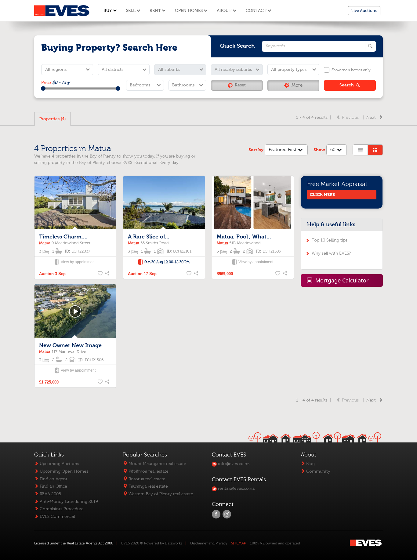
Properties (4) (52, 119)
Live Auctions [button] (364, 10)
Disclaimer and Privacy (208, 543)
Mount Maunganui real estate (156, 463)
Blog (310, 463)
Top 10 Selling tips (329, 240)
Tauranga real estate (147, 486)
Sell (131, 10)
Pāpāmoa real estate (148, 471)
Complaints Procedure (61, 508)
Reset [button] (240, 85)
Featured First (282, 149)
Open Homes (189, 10)
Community (317, 471)
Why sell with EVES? (331, 253)
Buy (107, 10)
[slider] (43, 88)
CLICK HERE (322, 194)
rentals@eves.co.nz (236, 488)
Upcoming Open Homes (63, 471)
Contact (256, 10)
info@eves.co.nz (233, 463)
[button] (293, 85)
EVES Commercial (56, 516)
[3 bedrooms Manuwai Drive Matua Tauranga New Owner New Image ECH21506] (75, 311)
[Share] (107, 274)
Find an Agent (52, 479)
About (224, 10)
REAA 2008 (49, 493)
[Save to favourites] (100, 274)
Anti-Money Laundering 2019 (68, 501)
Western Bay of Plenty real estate (160, 493)
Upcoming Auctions (58, 463)
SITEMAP (238, 543)
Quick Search (237, 46)
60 (332, 149)
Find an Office (52, 486)
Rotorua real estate (146, 479)
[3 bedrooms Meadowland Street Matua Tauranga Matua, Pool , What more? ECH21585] (252, 203)
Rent (155, 10)
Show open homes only (351, 70)
